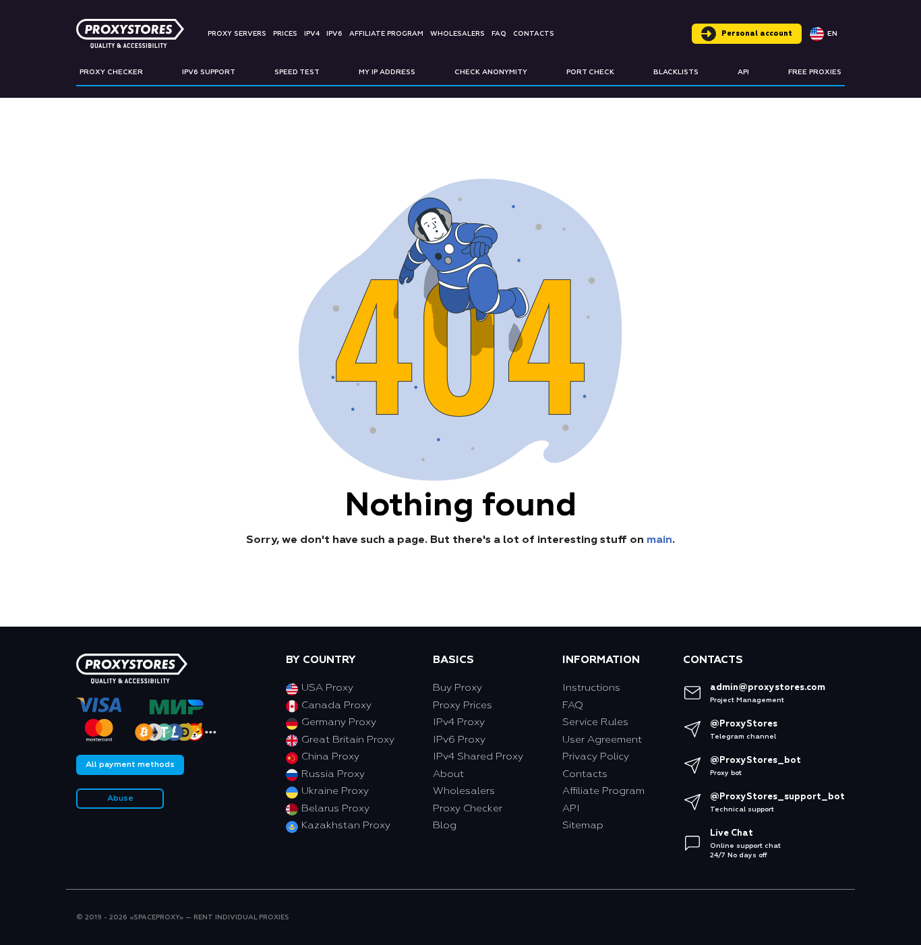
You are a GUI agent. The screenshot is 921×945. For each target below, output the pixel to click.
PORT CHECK (590, 72)
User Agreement (602, 740)
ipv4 (312, 33)
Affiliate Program (386, 33)
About (448, 774)
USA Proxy (327, 688)
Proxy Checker (467, 808)
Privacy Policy (595, 756)
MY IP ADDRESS (387, 72)
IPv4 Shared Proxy (478, 756)
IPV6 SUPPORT (208, 72)
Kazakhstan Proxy (345, 825)
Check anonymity (490, 72)
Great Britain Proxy (347, 740)
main (659, 540)
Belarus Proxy (335, 808)
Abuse (120, 799)
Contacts (533, 33)
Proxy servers (237, 33)
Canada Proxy (336, 705)
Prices (285, 33)
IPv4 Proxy (459, 722)
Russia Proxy (333, 774)
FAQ (572, 705)
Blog (444, 825)
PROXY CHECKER (111, 72)
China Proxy (330, 756)
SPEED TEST (297, 72)
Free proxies (814, 72)
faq (499, 33)
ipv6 (334, 33)
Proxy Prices (462, 705)
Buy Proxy (457, 688)
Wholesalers (457, 33)
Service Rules (595, 722)
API (743, 72)
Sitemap (582, 825)
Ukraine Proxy (335, 791)
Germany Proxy (338, 722)
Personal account (756, 33)
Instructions (591, 688)
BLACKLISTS (676, 72)
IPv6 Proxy (459, 740)
